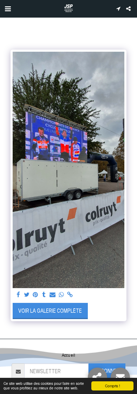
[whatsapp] (61, 295)
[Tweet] (27, 295)
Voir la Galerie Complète (50, 311)
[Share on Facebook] (18, 295)
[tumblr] (44, 295)
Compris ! (112, 385)
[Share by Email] (53, 295)
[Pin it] (35, 295)
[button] (8, 8)
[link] (70, 295)
